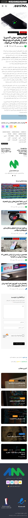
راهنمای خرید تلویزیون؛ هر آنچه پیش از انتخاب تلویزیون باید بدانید (14, 284)
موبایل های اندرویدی (22, 141)
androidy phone (22, 134)
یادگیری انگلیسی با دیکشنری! (16, 383)
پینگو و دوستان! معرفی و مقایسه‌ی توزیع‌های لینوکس (15, 229)
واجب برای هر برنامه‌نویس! (17, 419)
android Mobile (15, 132)
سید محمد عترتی (20, 46)
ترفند (23, 449)
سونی (19, 137)
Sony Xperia (10, 136)
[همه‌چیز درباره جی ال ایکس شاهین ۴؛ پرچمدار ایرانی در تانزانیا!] (14, 244)
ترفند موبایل (11, 449)
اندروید (5, 136)
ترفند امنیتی (17, 449)
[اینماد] (21, 503)
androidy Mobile (6, 132)
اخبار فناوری (23, 185)
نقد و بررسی (23, 32)
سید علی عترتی (22, 233)
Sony (17, 136)
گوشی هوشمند (14, 139)
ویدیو (16, 380)
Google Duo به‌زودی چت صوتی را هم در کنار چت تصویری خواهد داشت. (22, 152)
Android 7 (23, 132)
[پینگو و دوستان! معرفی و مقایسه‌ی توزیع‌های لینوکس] (14, 217)
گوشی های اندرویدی (22, 139)
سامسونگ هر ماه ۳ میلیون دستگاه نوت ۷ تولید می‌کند (6, 151)
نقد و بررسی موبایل (22, 34)
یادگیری (11, 380)
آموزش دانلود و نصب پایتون (17, 401)
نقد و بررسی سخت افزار (13, 32)
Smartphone (22, 136)
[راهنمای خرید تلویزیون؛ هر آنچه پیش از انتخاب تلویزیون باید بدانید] (14, 272)
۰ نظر (5, 46)
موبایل (9, 139)
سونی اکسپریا (14, 137)
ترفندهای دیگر (21, 416)
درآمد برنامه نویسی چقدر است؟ (16, 436)
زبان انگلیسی (21, 380)
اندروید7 (24, 137)
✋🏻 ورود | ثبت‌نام (4, 1)
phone (9, 134)
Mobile (14, 134)
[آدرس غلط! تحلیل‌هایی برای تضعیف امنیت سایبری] (14, 191)
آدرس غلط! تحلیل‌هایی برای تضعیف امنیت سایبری (15, 202)
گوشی (9, 137)
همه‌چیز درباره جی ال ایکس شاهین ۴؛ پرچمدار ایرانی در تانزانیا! (14, 256)
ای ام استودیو (24, 515)
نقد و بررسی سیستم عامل (13, 212)
